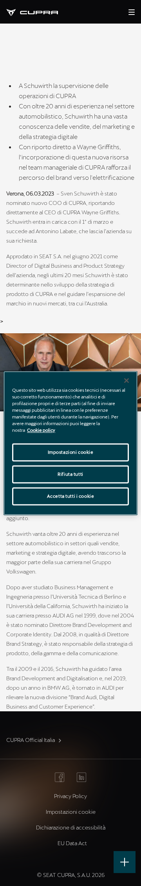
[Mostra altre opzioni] (124, 862)
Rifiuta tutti (70, 474)
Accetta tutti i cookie (70, 496)
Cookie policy (41, 430)
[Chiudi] (126, 380)
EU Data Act (72, 843)
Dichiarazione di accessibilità (70, 827)
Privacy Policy (70, 796)
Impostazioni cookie (71, 452)
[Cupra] (38, 11)
